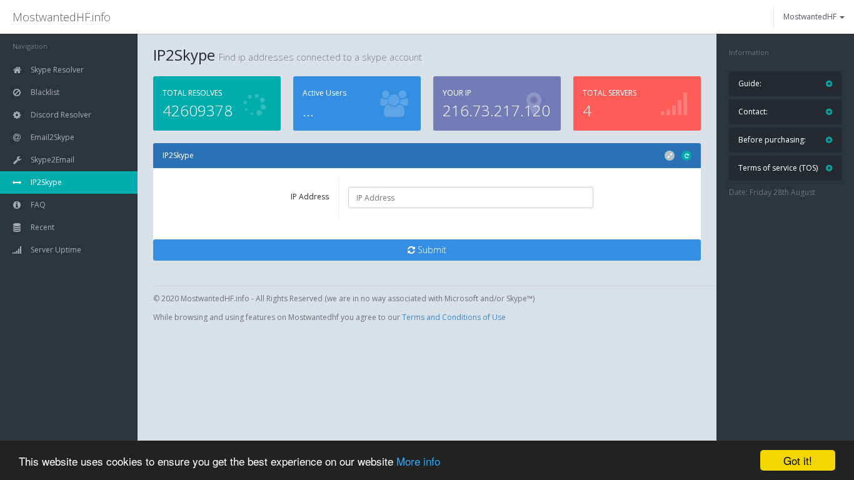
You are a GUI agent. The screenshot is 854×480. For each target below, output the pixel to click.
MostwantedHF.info (62, 16)
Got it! (797, 460)
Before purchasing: (772, 139)
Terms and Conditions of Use (454, 317)
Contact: (753, 111)
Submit (430, 250)
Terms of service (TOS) (778, 167)
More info (418, 461)
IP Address (310, 196)
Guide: (749, 83)
